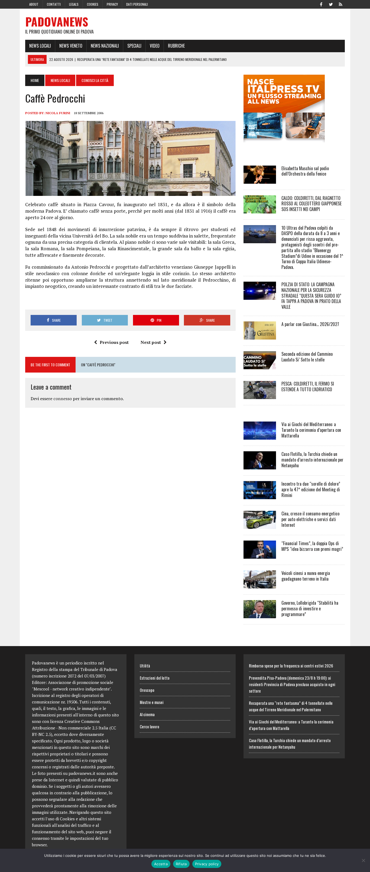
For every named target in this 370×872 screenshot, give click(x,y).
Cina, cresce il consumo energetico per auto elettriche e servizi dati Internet (310, 519)
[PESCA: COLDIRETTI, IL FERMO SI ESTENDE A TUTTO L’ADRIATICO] (260, 395)
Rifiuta (181, 864)
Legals (74, 4)
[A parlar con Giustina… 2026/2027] (260, 336)
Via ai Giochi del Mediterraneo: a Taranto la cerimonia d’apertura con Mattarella (311, 430)
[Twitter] (330, 4)
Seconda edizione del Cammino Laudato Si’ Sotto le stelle (307, 357)
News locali (40, 45)
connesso (62, 399)
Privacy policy (207, 864)
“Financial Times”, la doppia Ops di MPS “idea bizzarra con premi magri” (312, 546)
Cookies (92, 4)
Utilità (145, 666)
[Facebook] (321, 4)
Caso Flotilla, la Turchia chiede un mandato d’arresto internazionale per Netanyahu (312, 460)
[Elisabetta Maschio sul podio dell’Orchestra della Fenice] (260, 180)
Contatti (54, 4)
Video (155, 45)
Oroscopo (147, 690)
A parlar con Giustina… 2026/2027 (310, 324)
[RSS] (340, 4)
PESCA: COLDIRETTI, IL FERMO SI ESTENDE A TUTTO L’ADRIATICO (307, 386)
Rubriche (176, 45)
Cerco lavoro (149, 726)
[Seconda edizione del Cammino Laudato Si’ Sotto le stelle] (260, 365)
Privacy (112, 4)
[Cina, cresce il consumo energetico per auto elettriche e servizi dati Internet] (260, 525)
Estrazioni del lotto (155, 678)
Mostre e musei (152, 702)
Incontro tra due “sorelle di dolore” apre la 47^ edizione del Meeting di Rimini (310, 489)
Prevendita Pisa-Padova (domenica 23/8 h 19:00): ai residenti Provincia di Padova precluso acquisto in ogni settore (292, 684)
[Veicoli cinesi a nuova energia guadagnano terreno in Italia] (260, 585)
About (33, 4)
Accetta (161, 864)
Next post (151, 342)
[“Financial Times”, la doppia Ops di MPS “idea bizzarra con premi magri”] (260, 555)
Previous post (114, 342)
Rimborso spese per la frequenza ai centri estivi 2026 (291, 666)
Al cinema (147, 714)
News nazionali (105, 45)
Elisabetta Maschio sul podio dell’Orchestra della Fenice (305, 171)
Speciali (134, 45)
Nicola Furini (58, 113)
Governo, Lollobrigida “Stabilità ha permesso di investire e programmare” (309, 608)
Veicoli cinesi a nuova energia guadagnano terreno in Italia (305, 576)
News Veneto (70, 45)
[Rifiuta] (363, 860)
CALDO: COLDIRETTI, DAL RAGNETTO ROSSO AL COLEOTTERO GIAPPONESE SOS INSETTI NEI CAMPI (311, 204)
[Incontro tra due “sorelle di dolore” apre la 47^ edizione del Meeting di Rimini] (260, 495)
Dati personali (137, 4)
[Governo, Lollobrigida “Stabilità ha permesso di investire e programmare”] (260, 614)
